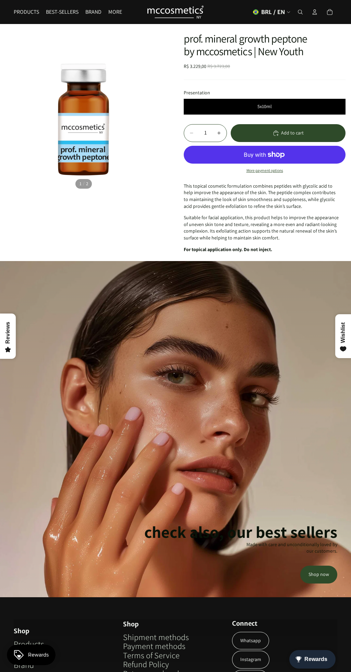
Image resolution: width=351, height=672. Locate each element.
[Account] (314, 12)
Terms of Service (151, 655)
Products (29, 643)
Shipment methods (156, 637)
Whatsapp (250, 640)
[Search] (300, 12)
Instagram (250, 659)
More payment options (264, 170)
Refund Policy (146, 664)
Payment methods (154, 645)
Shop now (318, 574)
